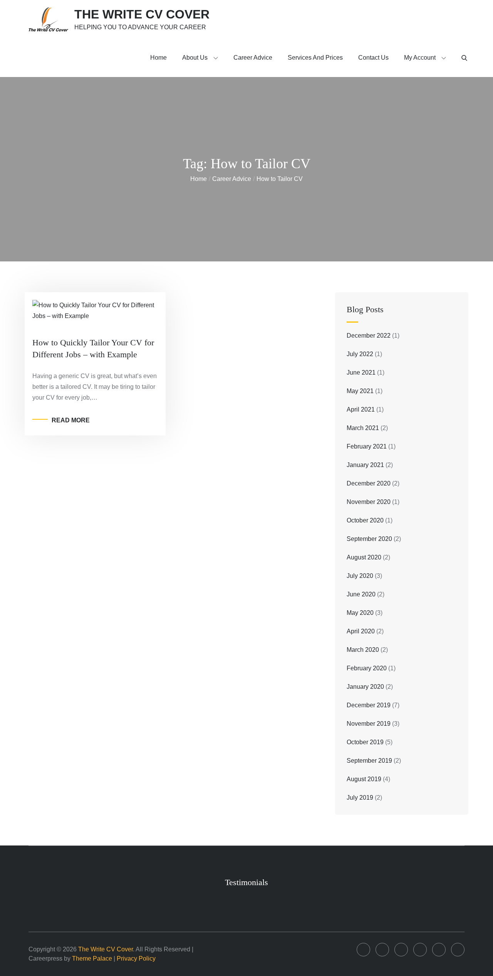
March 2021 (363, 428)
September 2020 (369, 539)
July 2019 (360, 797)
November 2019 (369, 723)
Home (158, 57)
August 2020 (364, 557)
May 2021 (360, 391)
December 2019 (369, 705)
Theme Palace (92, 958)
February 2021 (367, 446)
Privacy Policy (136, 958)
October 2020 (365, 520)
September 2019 (369, 760)
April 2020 (361, 631)
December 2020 (369, 483)
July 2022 (360, 354)
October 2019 (365, 742)
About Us (195, 57)
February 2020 (367, 668)
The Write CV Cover (142, 14)
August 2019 (364, 779)
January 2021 (365, 465)
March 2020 (363, 649)
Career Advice (252, 57)
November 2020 (369, 502)
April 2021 (361, 409)
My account (420, 57)
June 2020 (361, 594)
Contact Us (373, 57)
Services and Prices (315, 57)
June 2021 (361, 372)
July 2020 (360, 576)
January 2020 (365, 686)
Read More (71, 420)
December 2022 (369, 335)
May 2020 (360, 612)
